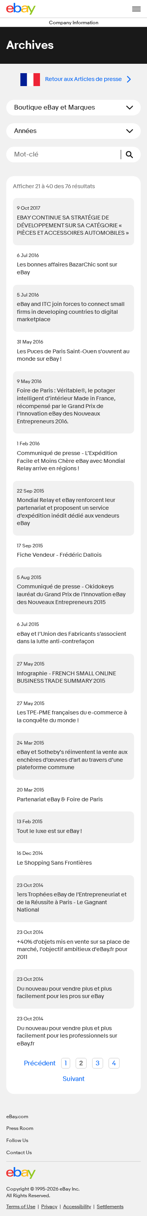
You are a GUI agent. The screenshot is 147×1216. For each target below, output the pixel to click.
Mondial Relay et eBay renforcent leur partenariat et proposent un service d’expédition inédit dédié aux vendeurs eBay (68, 511)
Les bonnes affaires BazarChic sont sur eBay (67, 268)
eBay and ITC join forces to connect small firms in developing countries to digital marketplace (71, 311)
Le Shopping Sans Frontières (54, 863)
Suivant (74, 1079)
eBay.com (17, 1116)
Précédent (40, 1063)
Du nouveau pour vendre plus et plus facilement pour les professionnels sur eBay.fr (67, 1036)
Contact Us (19, 1152)
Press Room (19, 1128)
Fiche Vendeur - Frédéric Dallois (59, 555)
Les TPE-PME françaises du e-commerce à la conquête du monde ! (72, 716)
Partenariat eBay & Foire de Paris (60, 799)
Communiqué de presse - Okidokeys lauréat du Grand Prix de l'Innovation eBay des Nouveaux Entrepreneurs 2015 (71, 594)
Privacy (49, 1206)
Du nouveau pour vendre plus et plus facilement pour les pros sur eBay (64, 992)
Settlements (110, 1206)
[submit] (131, 154)
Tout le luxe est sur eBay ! (49, 831)
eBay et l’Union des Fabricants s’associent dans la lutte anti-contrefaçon (71, 638)
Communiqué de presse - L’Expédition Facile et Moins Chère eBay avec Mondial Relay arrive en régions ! (71, 461)
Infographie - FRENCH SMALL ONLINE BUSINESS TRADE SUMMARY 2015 (66, 677)
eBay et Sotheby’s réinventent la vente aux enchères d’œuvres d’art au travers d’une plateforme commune (72, 759)
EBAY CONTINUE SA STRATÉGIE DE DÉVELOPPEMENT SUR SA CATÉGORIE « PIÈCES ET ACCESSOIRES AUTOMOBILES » (73, 225)
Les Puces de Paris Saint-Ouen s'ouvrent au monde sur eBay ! (73, 355)
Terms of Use (20, 1206)
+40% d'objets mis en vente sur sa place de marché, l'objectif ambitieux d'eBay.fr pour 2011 (73, 949)
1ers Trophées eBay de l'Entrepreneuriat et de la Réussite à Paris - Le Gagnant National (72, 902)
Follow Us (17, 1140)
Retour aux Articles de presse (83, 79)
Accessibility (77, 1206)
